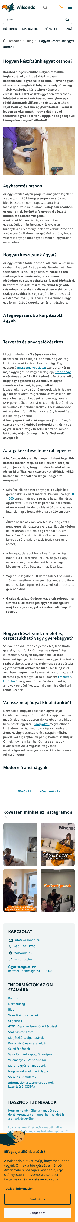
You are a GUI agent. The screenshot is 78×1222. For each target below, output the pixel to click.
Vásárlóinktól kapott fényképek (30, 1054)
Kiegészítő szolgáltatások (26, 1038)
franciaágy (63, 372)
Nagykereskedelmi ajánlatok (28, 1071)
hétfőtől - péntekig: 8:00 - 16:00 (30, 969)
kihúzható (10, 681)
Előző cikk (24, 791)
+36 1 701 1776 (24, 946)
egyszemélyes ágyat (31, 367)
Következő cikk (50, 791)
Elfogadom (37, 1213)
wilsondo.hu (23, 959)
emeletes (64, 677)
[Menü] (70, 7)
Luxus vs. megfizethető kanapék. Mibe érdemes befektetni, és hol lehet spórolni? (38, 1129)
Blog (11, 1009)
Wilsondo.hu (23, 953)
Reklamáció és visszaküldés (27, 1043)
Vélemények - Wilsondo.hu (27, 1060)
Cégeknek (15, 1021)
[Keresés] (45, 7)
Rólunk (13, 998)
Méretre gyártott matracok (27, 1066)
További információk (18, 1188)
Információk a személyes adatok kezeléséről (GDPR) (31, 1084)
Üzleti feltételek (19, 1049)
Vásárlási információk (23, 1015)
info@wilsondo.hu (27, 940)
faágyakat (42, 724)
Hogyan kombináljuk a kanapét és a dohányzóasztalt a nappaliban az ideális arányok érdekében (36, 1114)
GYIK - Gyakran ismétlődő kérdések (33, 1026)
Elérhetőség (16, 1004)
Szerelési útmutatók (22, 1077)
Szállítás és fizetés (20, 1032)
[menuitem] (10, 29)
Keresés (67, 19)
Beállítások (37, 1199)
